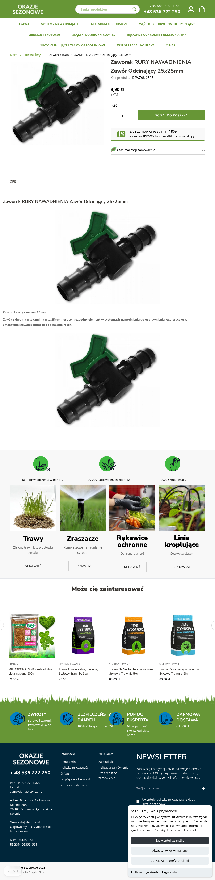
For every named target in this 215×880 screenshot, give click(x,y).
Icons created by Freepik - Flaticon (28, 872)
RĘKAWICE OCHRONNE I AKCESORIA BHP (156, 35)
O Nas (65, 773)
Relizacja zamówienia (113, 768)
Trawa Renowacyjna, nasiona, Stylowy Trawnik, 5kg (179, 671)
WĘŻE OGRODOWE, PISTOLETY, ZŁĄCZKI (168, 24)
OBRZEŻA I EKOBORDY (45, 35)
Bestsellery (33, 55)
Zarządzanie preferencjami (170, 861)
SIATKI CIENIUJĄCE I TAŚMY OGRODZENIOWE (72, 45)
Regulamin (169, 872)
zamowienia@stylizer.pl (26, 791)
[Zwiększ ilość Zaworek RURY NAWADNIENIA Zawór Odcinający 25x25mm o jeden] (130, 116)
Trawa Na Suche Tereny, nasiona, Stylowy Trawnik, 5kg (131, 671)
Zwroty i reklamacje (74, 785)
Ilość (114, 105)
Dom (13, 55)
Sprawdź (33, 566)
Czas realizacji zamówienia (108, 775)
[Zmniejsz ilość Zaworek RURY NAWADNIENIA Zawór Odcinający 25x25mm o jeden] (115, 116)
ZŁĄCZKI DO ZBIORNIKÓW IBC (93, 35)
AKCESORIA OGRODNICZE (109, 24)
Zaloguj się (106, 762)
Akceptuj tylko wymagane (170, 850)
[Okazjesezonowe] (28, 9)
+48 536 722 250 (162, 11)
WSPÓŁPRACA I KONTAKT (135, 45)
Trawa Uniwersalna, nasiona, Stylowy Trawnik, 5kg (78, 671)
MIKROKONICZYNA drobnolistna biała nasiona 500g (30, 671)
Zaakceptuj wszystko (170, 840)
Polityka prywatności (145, 872)
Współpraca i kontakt (75, 779)
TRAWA (24, 24)
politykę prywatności (170, 799)
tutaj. (31, 729)
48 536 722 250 (32, 773)
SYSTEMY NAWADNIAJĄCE (60, 24)
